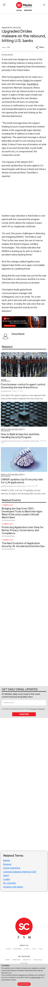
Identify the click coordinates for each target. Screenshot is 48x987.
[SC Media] (24, 5)
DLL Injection (9, 883)
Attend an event (27, 959)
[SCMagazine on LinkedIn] (29, 937)
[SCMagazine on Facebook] (18, 937)
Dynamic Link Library (13, 887)
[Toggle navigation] (4, 4)
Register (28, 10)
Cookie (6, 879)
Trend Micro (32, 84)
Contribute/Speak (16, 959)
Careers (34, 949)
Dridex (26, 80)
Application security (11, 27)
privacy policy (36, 977)
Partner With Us (24, 963)
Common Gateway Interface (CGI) (19, 871)
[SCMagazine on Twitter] (24, 937)
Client (6, 875)
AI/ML (4, 380)
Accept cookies (24, 984)
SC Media (8, 949)
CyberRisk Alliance (17, 949)
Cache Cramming (11, 868)
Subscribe (24, 714)
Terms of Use (33, 709)
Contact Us (26, 949)
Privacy (40, 949)
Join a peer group (37, 959)
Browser (7, 864)
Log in (19, 10)
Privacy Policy (41, 709)
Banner (6, 860)
